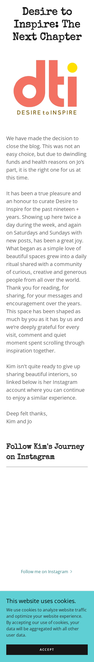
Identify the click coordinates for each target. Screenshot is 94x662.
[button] (47, 571)
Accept (47, 649)
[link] (47, 25)
